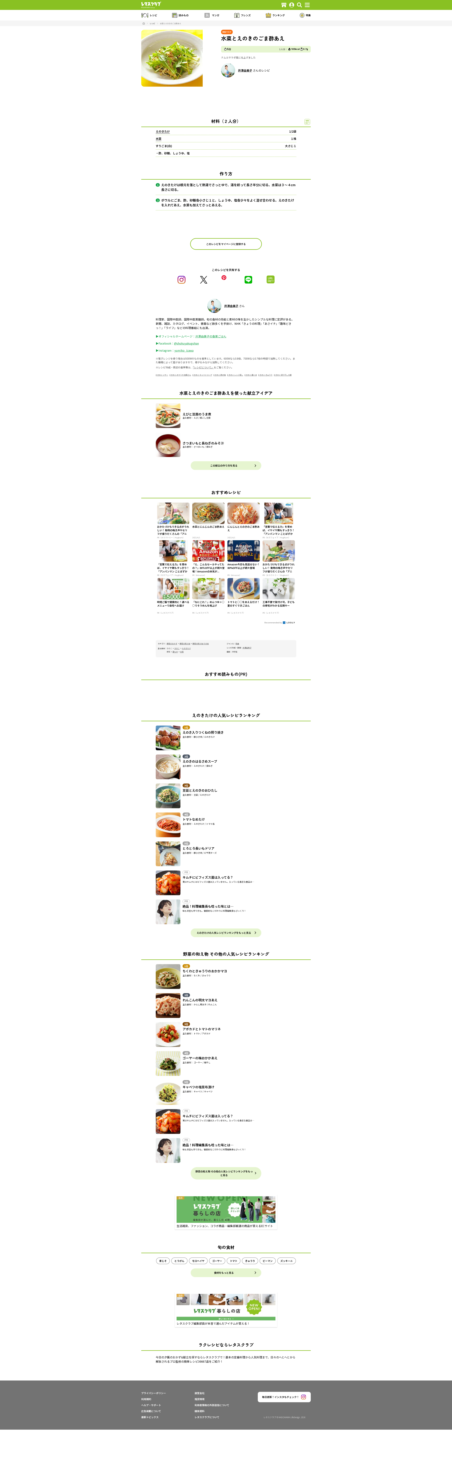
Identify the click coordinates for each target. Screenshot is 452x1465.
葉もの (175, 651)
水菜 (158, 138)
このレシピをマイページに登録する (226, 244)
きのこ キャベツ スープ (203, 375)
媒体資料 (199, 1411)
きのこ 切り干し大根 (283, 375)
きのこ (177, 648)
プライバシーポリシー (153, 1393)
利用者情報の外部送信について (212, 1405)
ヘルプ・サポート (151, 1405)
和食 (237, 643)
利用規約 (146, 1399)
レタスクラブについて (207, 1417)
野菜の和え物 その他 (200, 643)
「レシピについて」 (203, 367)
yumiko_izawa (184, 350)
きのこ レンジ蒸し (236, 375)
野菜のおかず (172, 643)
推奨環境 (199, 1399)
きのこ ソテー (162, 375)
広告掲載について (151, 1411)
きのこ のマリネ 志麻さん (181, 375)
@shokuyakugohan (186, 343)
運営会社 (199, 1393)
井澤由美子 (245, 70)
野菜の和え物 (185, 643)
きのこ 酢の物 (220, 375)
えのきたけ (163, 131)
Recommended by (273, 622)
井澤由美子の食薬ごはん (210, 336)
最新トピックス (150, 1417)
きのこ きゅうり (266, 375)
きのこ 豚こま (251, 375)
